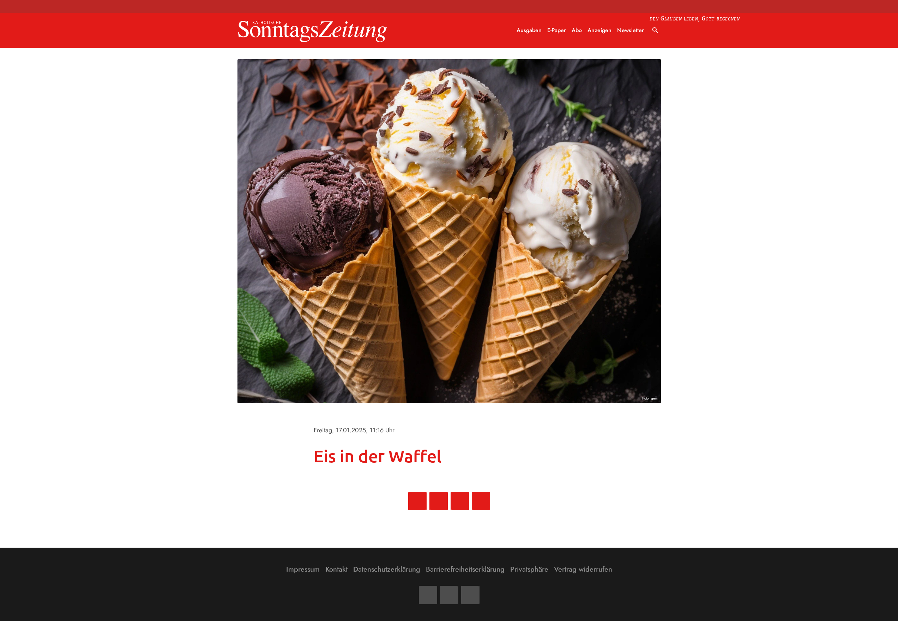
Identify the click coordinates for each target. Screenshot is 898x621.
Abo (577, 30)
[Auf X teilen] (438, 501)
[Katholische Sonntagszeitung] (312, 30)
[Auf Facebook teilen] (417, 501)
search (655, 30)
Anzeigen (599, 30)
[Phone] (470, 595)
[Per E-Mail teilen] (481, 501)
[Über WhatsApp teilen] (460, 501)
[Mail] (449, 595)
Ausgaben (529, 30)
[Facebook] (428, 595)
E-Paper (556, 30)
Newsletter (630, 30)
